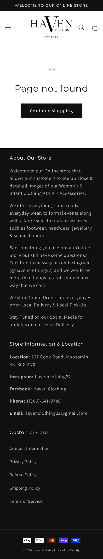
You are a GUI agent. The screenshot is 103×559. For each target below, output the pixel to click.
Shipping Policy (25, 488)
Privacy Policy (23, 461)
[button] (8, 27)
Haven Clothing (43, 550)
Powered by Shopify (67, 550)
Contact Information (30, 448)
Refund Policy (23, 474)
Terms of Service (26, 501)
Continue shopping (51, 111)
